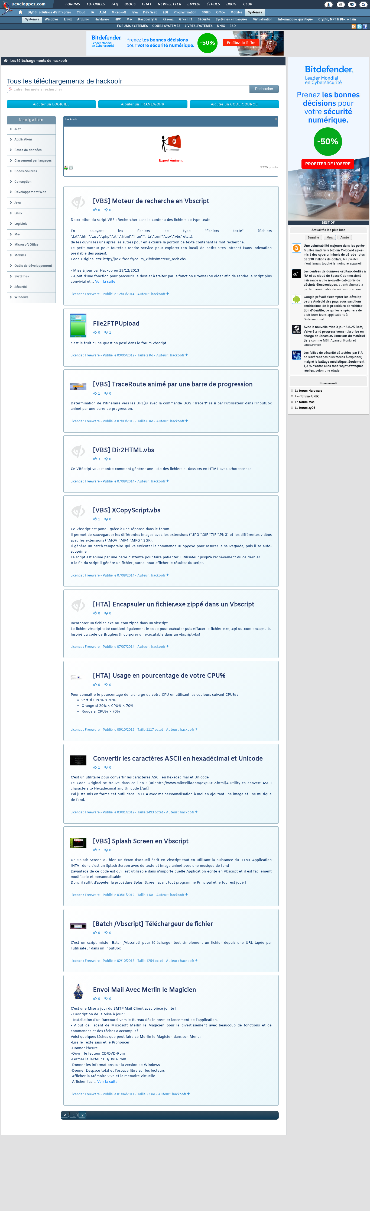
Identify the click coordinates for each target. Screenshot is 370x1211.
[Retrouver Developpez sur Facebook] (365, 26)
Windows (52, 19)
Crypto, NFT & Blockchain (337, 19)
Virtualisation (262, 19)
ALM (102, 12)
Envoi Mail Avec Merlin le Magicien (144, 990)
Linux (68, 19)
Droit (231, 4)
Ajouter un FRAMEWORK (142, 104)
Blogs (130, 4)
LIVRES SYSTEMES (199, 26)
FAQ (114, 4)
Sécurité (204, 19)
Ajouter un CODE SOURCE (234, 104)
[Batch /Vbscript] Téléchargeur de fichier (153, 924)
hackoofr (71, 119)
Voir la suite (105, 281)
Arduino (83, 19)
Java (134, 12)
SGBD (206, 12)
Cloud (81, 12)
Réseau (168, 19)
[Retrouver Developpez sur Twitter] (359, 26)
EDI (165, 12)
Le (308, 391)
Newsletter (169, 4)
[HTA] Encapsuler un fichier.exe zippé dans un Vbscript (173, 605)
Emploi (193, 4)
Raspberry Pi (147, 19)
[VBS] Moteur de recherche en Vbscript (151, 201)
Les (307, 396)
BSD (232, 26)
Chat (146, 4)
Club (247, 4)
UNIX (221, 26)
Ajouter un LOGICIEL (51, 104)
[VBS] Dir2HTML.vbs (123, 450)
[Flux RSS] (354, 26)
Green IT (185, 19)
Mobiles (236, 12)
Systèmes (255, 12)
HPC (118, 19)
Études (213, 4)
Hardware (102, 19)
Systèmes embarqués (232, 19)
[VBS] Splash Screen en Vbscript (141, 842)
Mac (129, 19)
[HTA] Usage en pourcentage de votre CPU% (159, 676)
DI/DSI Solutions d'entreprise (49, 12)
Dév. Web (150, 12)
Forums (72, 4)
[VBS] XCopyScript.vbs (126, 511)
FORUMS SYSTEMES (132, 26)
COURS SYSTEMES (166, 26)
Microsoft (119, 12)
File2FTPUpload (116, 324)
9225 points (269, 168)
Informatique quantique (295, 19)
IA (92, 12)
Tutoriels (95, 4)
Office (220, 12)
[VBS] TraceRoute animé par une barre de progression (173, 385)
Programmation (185, 12)
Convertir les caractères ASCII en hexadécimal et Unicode (178, 759)
